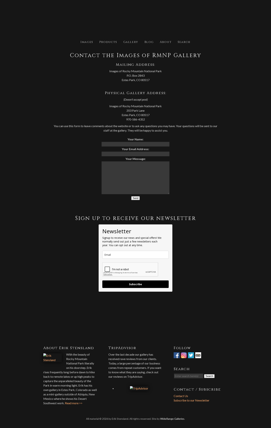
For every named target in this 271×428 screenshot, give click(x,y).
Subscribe (135, 284)
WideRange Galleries (172, 418)
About (165, 41)
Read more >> (73, 403)
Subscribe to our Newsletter (191, 400)
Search (184, 41)
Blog (149, 41)
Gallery (130, 41)
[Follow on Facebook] (177, 356)
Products (108, 41)
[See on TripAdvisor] (198, 356)
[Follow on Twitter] (191, 356)
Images (87, 41)
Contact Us (181, 396)
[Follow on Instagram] (184, 356)
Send (135, 198)
